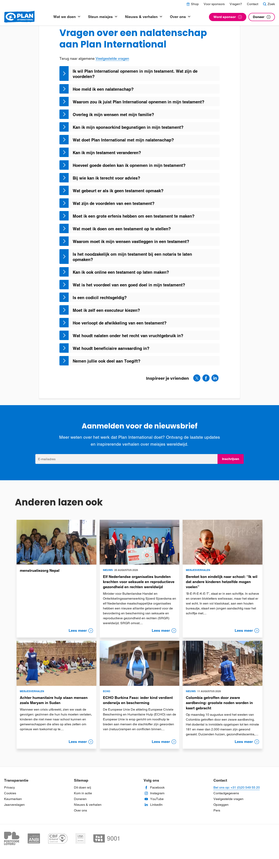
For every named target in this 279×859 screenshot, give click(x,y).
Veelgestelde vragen (112, 58)
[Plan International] (19, 17)
